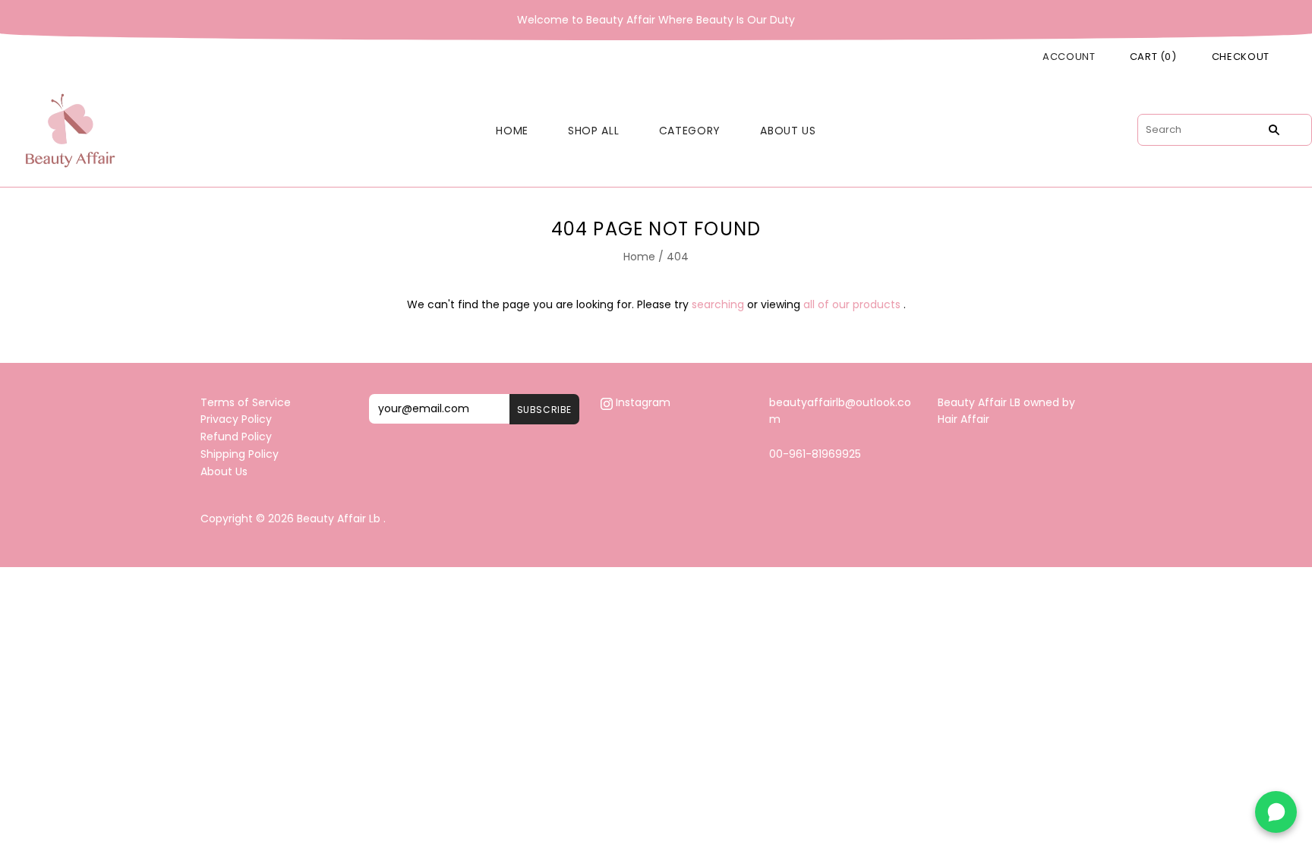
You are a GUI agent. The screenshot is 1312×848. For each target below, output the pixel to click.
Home (512, 130)
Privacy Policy (236, 419)
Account (1069, 56)
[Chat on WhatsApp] (1276, 812)
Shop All (594, 130)
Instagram (641, 402)
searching (718, 304)
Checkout (1240, 56)
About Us (788, 130)
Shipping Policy (239, 454)
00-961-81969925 (815, 454)
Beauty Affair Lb (338, 518)
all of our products (851, 304)
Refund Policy (236, 436)
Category (690, 130)
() (1153, 56)
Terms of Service (245, 402)
